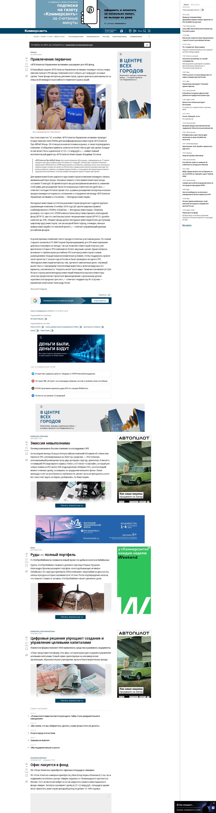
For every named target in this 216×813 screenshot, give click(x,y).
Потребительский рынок (38, 788)
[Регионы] (130, 31)
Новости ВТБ (35, 327)
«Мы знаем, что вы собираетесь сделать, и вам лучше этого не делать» (65, 754)
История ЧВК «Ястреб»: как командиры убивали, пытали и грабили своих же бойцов (71, 381)
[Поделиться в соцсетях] (26, 76)
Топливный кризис (136, 36)
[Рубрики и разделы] (149, 31)
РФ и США (106, 36)
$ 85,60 (36, 36)
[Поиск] (144, 31)
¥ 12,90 (49, 36)
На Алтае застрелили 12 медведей (50, 395)
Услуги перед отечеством (42, 761)
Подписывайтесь (100, 301)
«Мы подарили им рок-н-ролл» (45, 775)
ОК (147, 45)
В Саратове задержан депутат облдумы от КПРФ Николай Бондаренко (65, 373)
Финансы (33, 52)
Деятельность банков (92, 327)
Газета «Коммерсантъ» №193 (41, 311)
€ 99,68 (43, 36)
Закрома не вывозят (40, 768)
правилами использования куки (79, 44)
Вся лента (186, 225)
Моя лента (195, 4)
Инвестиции (45, 330)
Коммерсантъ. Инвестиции (39, 436)
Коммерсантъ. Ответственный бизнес (42, 659)
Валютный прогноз (93, 36)
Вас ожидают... (186, 804)
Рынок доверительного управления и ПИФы (62, 327)
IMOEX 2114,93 (59, 36)
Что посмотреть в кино (75, 36)
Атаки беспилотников (119, 36)
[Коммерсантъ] (36, 30)
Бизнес (32, 547)
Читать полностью (70, 505)
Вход (140, 31)
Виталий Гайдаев (36, 319)
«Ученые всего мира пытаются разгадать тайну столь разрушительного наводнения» (65, 745)
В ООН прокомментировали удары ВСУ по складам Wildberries (61, 388)
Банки (32, 330)
